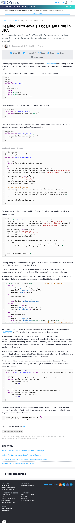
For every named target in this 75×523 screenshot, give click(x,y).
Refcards (6, 7)
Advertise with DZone (27, 485)
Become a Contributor (8, 499)
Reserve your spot (37, 13)
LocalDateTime (50, 64)
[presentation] (39, 88)
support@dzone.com (27, 501)
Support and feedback (8, 487)
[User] (66, 2)
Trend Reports (20, 7)
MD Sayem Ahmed (16, 46)
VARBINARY (7, 332)
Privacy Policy (5, 510)
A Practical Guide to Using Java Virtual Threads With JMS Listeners (25, 459)
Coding (10, 21)
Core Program (5, 501)
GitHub (24, 426)
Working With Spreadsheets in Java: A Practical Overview (22, 455)
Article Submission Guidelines (7, 496)
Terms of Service (6, 508)
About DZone (5, 485)
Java (15, 21)
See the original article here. (52, 436)
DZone (4, 21)
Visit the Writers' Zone (8, 502)
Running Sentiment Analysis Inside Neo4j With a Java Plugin (23, 451)
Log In (56, 2)
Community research (7, 489)
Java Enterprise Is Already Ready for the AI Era (18, 464)
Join (62, 2)
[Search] (72, 2)
